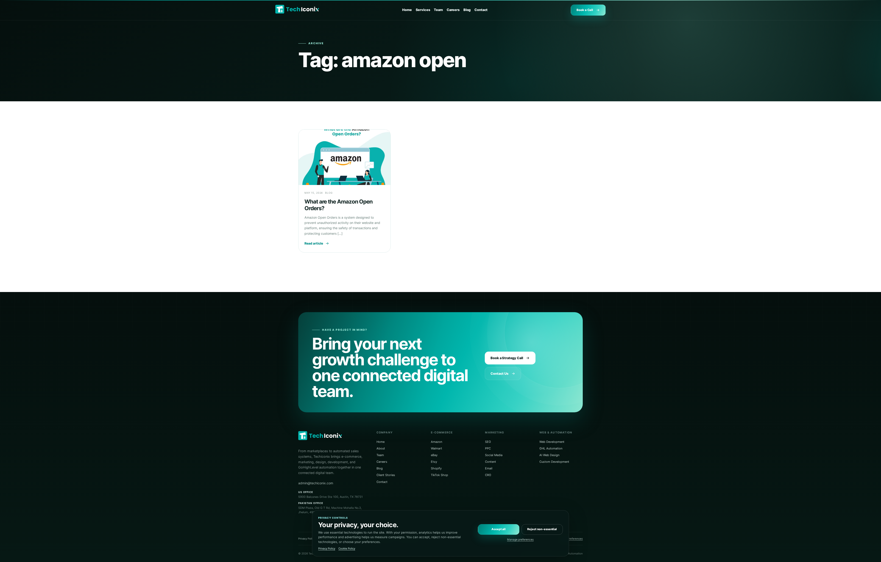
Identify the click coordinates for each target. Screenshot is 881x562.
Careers (453, 10)
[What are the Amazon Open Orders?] (344, 157)
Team (438, 10)
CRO (488, 475)
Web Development (551, 442)
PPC (488, 448)
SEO (488, 442)
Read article (313, 243)
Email (488, 468)
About (380, 448)
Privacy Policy (306, 538)
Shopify (436, 468)
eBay (434, 455)
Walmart (436, 448)
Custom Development (554, 461)
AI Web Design (549, 455)
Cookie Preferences (570, 538)
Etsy (434, 461)
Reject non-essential (542, 529)
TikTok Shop (439, 475)
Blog (467, 10)
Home (407, 10)
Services (423, 10)
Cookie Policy (346, 548)
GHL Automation (550, 448)
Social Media (493, 455)
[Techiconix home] (297, 9)
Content (490, 461)
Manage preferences (520, 539)
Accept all (498, 529)
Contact (481, 10)
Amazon (436, 442)
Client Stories (385, 475)
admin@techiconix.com (315, 483)
